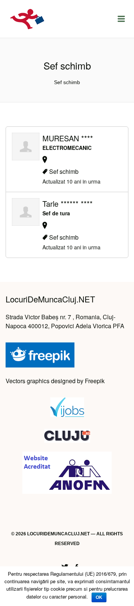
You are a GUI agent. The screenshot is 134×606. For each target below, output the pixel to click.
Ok (99, 597)
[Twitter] (64, 565)
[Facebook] (76, 565)
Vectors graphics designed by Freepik (55, 380)
